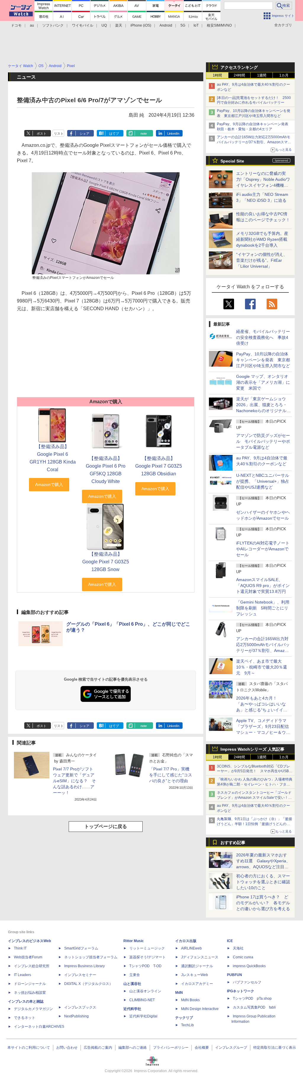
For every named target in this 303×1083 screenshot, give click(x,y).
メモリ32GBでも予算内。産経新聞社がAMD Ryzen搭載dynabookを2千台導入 (262, 239)
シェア (84, 133)
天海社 (238, 948)
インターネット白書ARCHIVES (39, 1027)
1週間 (261, 75)
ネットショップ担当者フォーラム (90, 957)
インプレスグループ (231, 1047)
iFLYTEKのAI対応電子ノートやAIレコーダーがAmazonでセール (262, 549)
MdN (179, 993)
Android (165, 25)
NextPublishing (76, 1016)
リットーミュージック (147, 948)
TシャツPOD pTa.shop (252, 998)
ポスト (41, 133)
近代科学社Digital (143, 1016)
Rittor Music (133, 941)
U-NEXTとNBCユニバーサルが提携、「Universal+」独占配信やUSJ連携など (262, 481)
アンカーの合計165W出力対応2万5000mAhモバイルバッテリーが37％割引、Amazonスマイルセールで (254, 142)
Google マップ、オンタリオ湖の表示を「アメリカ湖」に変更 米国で (263, 382)
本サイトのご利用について (28, 1047)
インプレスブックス (80, 1007)
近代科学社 (132, 1009)
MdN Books (190, 1000)
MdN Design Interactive (200, 1009)
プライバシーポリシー (170, 1047)
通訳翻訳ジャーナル (197, 966)
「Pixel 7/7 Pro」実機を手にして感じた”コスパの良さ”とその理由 (170, 775)
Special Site (232, 161)
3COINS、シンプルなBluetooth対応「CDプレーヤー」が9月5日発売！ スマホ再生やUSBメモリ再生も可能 (254, 771)
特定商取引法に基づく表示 (274, 1047)
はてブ (114, 133)
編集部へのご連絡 (132, 1047)
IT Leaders (22, 975)
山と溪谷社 (132, 984)
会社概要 (202, 1047)
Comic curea (243, 957)
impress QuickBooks (249, 966)
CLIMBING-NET (142, 1000)
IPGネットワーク (240, 991)
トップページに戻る (105, 826)
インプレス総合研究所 (31, 966)
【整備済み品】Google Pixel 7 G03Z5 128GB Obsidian (158, 466)
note (144, 133)
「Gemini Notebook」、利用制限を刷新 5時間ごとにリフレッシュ (262, 608)
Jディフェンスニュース (199, 957)
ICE (230, 941)
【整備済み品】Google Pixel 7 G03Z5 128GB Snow (105, 562)
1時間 (217, 75)
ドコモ (16, 25)
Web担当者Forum (28, 957)
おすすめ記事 (232, 842)
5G (182, 25)
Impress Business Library (84, 966)
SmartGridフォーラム (81, 948)
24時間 (239, 75)
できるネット (24, 1018)
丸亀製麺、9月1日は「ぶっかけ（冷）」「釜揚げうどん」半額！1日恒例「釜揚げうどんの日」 (254, 824)
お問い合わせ (67, 1047)
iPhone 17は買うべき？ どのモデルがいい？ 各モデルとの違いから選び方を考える (263, 903)
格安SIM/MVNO (219, 25)
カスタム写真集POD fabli (254, 1007)
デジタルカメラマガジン (33, 1009)
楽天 (118, 25)
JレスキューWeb (194, 975)
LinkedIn (173, 133)
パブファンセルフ (247, 982)
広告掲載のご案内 (98, 1047)
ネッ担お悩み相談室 (30, 993)
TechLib (187, 1025)
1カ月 (284, 75)
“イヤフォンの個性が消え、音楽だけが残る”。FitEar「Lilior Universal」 (261, 260)
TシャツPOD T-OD (145, 966)
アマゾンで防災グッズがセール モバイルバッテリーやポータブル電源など (263, 441)
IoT (196, 25)
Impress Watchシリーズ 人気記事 (252, 749)
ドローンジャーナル (30, 984)
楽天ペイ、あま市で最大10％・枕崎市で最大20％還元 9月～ (261, 667)
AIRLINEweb (191, 948)
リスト (59, 133)
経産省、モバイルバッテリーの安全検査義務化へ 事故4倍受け (263, 337)
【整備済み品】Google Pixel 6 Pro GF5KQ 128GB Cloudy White (105, 470)
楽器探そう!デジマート (147, 957)
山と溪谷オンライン (145, 991)
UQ (104, 25)
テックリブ (184, 1018)
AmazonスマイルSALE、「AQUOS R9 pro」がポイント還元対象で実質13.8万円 (263, 585)
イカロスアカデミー (197, 984)
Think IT (20, 948)
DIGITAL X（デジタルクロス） (88, 984)
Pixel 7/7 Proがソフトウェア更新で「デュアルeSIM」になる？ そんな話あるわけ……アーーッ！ (74, 781)
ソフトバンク (53, 25)
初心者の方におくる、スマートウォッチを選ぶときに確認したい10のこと (263, 882)
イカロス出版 (185, 941)
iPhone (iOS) (140, 25)
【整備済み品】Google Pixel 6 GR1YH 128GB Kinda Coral (53, 458)
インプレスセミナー (80, 975)
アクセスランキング (239, 67)
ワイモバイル (82, 25)
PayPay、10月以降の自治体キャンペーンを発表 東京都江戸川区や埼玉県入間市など (263, 360)
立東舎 (134, 975)
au (32, 25)
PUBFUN (234, 975)
